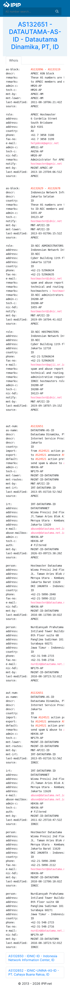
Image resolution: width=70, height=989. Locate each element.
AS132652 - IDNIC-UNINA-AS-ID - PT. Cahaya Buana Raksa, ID (33, 972)
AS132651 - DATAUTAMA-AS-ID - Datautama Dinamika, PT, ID (35, 36)
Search (57, 11)
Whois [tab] (13, 60)
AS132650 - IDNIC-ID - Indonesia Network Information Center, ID (32, 958)
